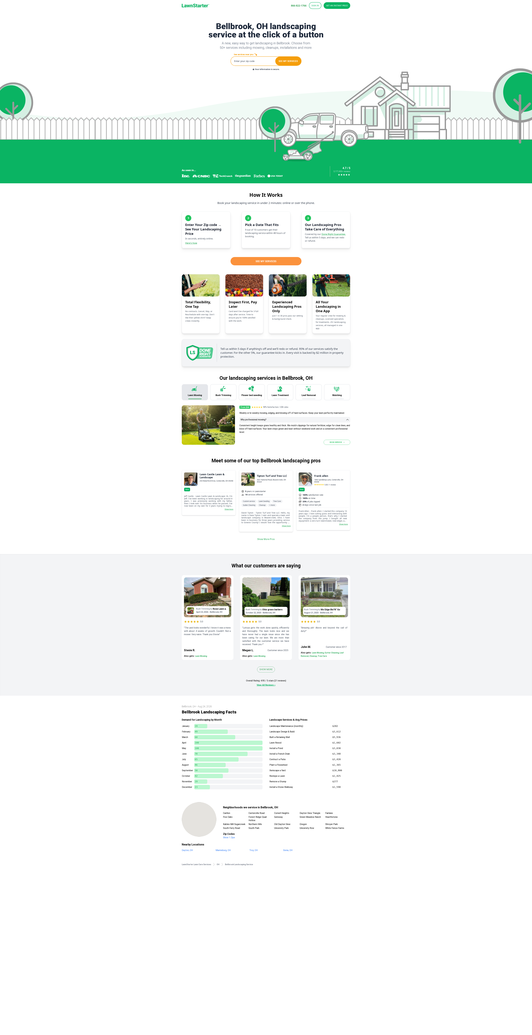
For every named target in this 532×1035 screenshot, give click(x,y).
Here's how (191, 243)
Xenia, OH (287, 850)
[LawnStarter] (195, 5)
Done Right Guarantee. (334, 234)
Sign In (315, 5)
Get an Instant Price (337, 5)
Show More (266, 669)
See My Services (266, 261)
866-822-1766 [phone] (298, 5)
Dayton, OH (187, 850)
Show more (229, 509)
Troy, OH (253, 850)
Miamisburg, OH (223, 850)
